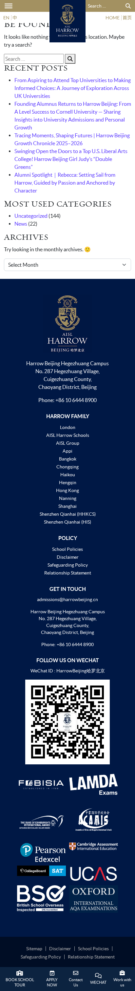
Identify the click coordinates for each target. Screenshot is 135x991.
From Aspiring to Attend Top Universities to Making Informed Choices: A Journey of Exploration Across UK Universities (72, 88)
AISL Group (67, 443)
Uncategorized (31, 216)
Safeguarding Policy (68, 565)
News (20, 224)
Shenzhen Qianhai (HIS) (67, 522)
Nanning (67, 498)
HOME (113, 17)
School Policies (67, 549)
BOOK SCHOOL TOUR (20, 982)
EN (6, 17)
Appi (67, 451)
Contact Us (76, 982)
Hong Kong (67, 490)
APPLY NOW (52, 982)
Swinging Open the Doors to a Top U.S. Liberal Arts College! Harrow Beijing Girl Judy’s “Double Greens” (70, 159)
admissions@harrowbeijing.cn (67, 599)
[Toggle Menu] (8, 6)
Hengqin (67, 482)
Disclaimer (68, 557)
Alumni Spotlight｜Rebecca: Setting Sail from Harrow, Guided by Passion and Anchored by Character (64, 182)
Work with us (122, 982)
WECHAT (98, 982)
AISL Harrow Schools (67, 435)
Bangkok (67, 459)
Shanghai (67, 506)
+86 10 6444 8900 (76, 400)
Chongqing (67, 466)
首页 (127, 17)
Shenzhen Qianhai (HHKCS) (68, 514)
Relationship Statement (67, 572)
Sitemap (34, 948)
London (67, 427)
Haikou (67, 474)
